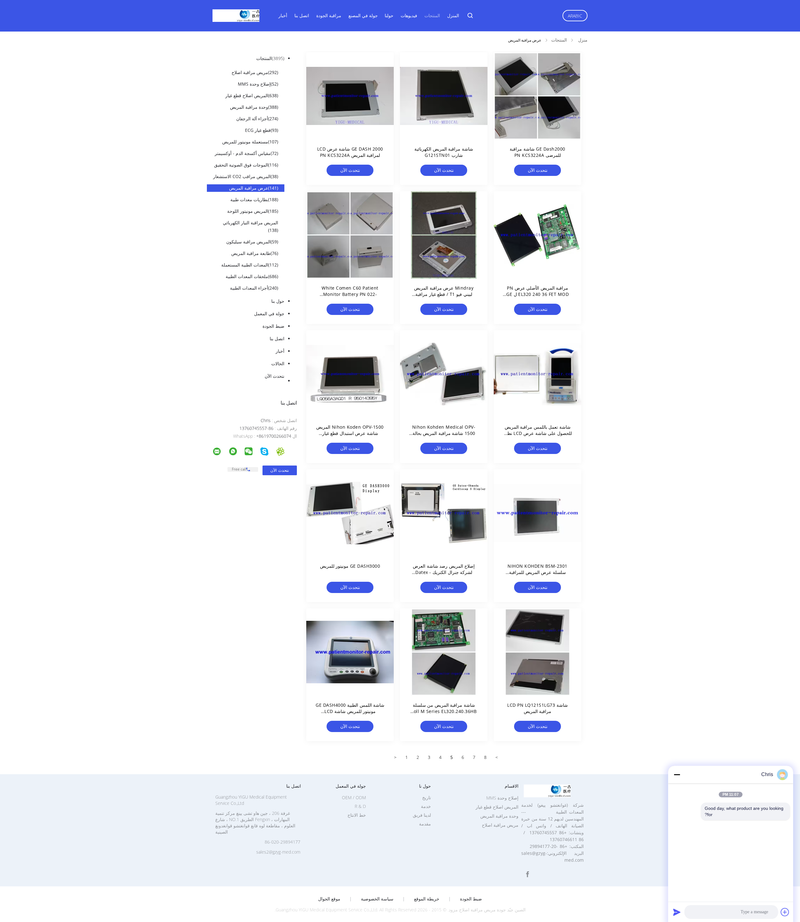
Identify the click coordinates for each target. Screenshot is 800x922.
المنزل (453, 15)
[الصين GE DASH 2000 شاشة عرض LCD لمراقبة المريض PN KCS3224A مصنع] (350, 96)
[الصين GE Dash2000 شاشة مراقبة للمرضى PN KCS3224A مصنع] (537, 96)
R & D (360, 806)
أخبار (282, 15)
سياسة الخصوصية (377, 899)
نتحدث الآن (274, 376)
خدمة (426, 806)
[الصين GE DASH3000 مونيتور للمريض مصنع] (350, 513)
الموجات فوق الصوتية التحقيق (246, 165)
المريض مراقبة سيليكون (252, 242)
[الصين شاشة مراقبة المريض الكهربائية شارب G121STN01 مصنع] (444, 96)
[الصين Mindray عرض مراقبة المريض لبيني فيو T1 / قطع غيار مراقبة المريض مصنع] (444, 235)
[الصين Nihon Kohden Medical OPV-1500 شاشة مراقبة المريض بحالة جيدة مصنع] (444, 374)
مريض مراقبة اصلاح (255, 72)
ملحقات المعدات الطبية (252, 276)
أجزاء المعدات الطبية (254, 288)
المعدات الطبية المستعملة (249, 265)
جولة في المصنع (363, 15)
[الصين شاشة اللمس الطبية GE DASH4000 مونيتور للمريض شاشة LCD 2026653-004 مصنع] (350, 652)
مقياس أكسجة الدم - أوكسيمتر (246, 153)
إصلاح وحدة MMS (258, 84)
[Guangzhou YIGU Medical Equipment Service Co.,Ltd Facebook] (527, 874)
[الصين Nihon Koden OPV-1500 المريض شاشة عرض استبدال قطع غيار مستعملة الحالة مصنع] (350, 374)
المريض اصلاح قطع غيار (251, 95)
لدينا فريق (422, 815)
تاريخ (426, 797)
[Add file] (785, 912)
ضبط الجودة (273, 326)
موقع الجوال (329, 899)
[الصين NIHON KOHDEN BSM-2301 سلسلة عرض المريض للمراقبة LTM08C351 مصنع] (537, 513)
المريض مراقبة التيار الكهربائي (250, 226)
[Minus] (677, 774)
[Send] (677, 912)
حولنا (389, 15)
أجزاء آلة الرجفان (257, 119)
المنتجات (432, 15)
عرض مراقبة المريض (253, 188)
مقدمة (425, 824)
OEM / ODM (354, 797)
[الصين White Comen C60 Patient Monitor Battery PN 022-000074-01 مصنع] (350, 235)
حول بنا (277, 301)
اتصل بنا (301, 15)
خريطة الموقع (426, 899)
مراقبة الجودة (328, 15)
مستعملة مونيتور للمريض (250, 142)
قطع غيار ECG (261, 130)
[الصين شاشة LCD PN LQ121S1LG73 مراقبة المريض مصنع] (537, 652)
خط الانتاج (357, 815)
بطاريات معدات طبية (254, 199)
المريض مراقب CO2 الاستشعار (245, 176)
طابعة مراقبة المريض (254, 253)
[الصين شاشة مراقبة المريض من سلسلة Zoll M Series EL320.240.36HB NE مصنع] (444, 652)
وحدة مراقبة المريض (254, 107)
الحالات (277, 363)
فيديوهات (409, 15)
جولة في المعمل (269, 313)
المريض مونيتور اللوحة (252, 211)
